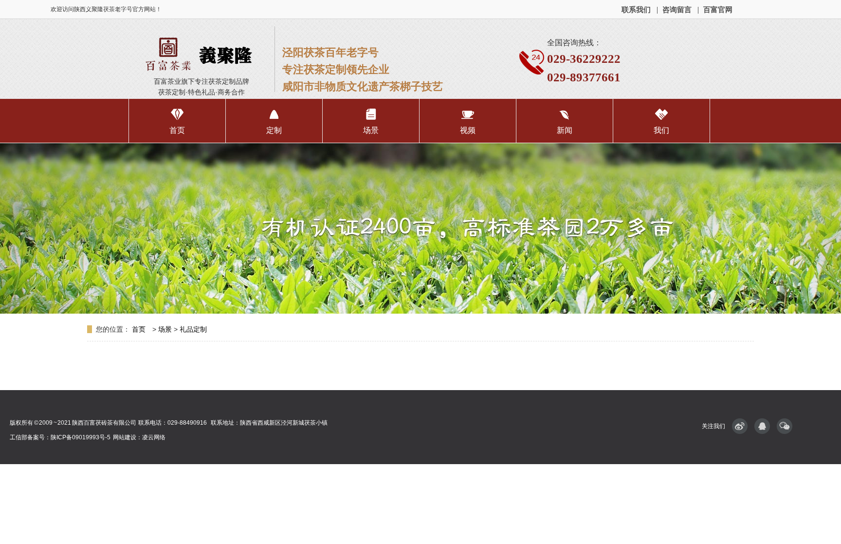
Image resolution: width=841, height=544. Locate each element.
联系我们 (636, 9)
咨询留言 (677, 9)
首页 (139, 329)
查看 (177, 121)
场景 (165, 329)
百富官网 (717, 9)
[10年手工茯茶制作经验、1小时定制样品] (420, 228)
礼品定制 (193, 329)
